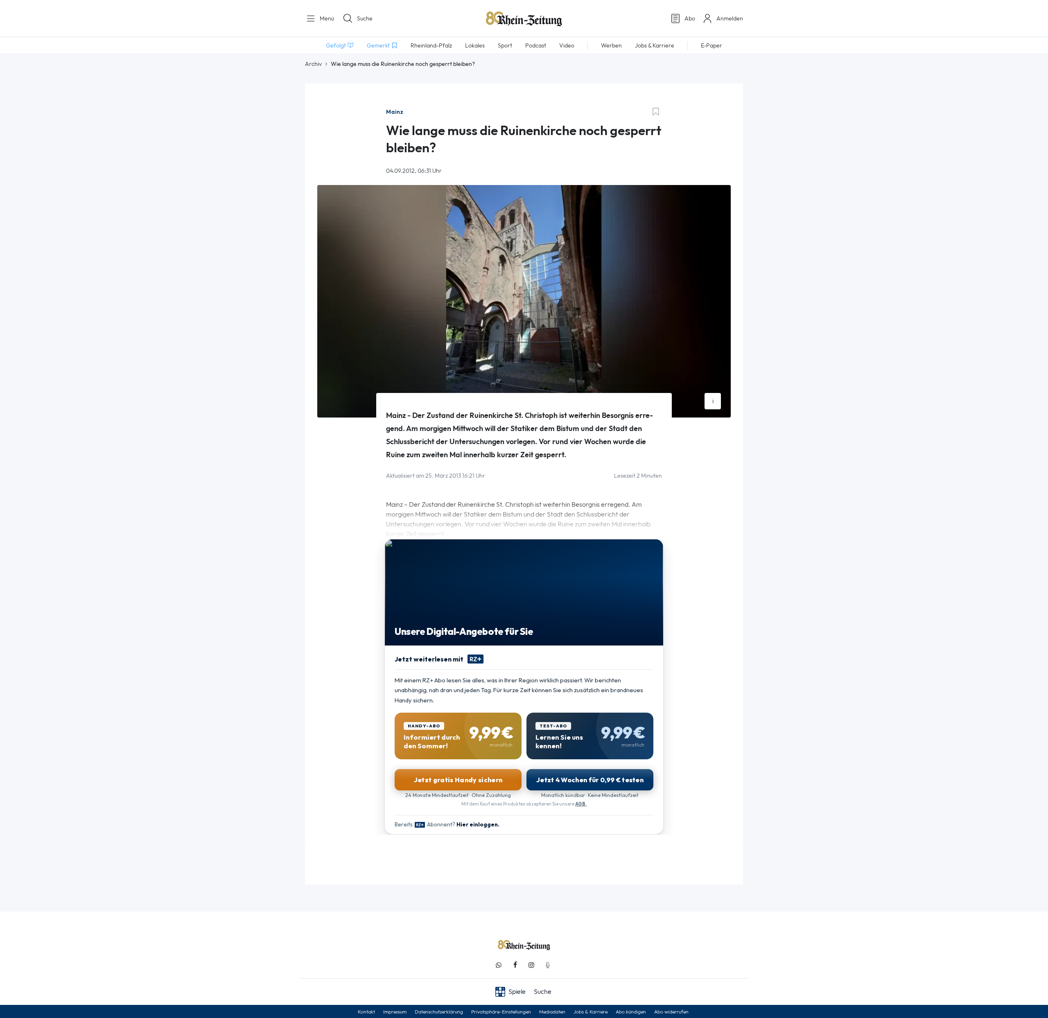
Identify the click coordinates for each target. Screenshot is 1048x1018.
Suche (365, 18)
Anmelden (729, 18)
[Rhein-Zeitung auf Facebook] (515, 965)
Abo (689, 18)
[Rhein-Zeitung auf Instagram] (531, 965)
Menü (326, 18)
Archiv (313, 64)
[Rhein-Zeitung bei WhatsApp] (499, 965)
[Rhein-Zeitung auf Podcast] (548, 965)
